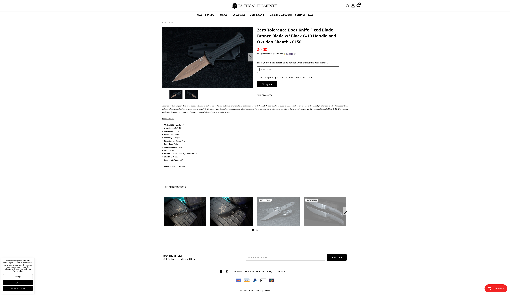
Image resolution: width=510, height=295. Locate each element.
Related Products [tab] (175, 187)
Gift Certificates (254, 271)
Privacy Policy (18, 271)
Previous (164, 57)
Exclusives (239, 14)
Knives (224, 14)
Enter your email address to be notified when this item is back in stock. (292, 62)
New (199, 14)
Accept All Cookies (18, 288)
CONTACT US (282, 271)
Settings (18, 276)
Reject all (18, 282)
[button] (302, 53)
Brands (209, 14)
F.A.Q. (269, 271)
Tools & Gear (256, 14)
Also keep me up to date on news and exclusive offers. (287, 77)
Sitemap (267, 290)
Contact (300, 14)
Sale (310, 14)
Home (164, 22)
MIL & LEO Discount (280, 14)
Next (250, 57)
